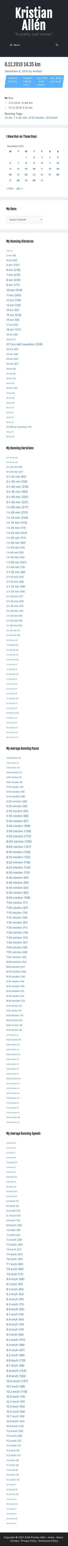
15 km (13, 315)
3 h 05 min (13, 630)
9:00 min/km (14, 1020)
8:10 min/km (16, 971)
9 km (13, 285)
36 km (10, 417)
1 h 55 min (16, 562)
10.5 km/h (15, 1406)
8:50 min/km (14, 1010)
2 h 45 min (14, 610)
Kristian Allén (34, 19)
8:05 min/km (15, 967)
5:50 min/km (18, 831)
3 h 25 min (12, 650)
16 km (12, 319)
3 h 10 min (13, 635)
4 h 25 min (11, 694)
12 (57, 163)
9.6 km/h (16, 1360)
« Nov (10, 188)
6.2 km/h (11, 1191)
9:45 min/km (12, 1064)
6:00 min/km (19, 841)
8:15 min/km (15, 976)
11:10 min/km (12, 1103)
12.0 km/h (12, 1480)
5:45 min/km (18, 826)
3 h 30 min (12, 655)
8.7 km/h (15, 1314)
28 (18, 180)
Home (51, 1537)
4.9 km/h (11, 1143)
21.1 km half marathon (24, 344)
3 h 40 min (11, 665)
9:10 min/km (14, 1030)
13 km (13, 305)
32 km (10, 398)
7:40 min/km (17, 942)
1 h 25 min (16, 533)
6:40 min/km (17, 882)
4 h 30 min (12, 698)
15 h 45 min (12, 732)
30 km (11, 388)
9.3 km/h (15, 1345)
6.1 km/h (11, 1187)
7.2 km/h (14, 1239)
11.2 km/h (14, 1440)
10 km (14, 290)
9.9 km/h (16, 1376)
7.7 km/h (14, 1264)
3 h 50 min (12, 674)
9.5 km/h (15, 1355)
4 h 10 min (11, 689)
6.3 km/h (11, 1196)
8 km (13, 280)
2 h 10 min (15, 576)
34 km (10, 408)
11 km (13, 295)
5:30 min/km (17, 811)
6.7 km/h (13, 1215)
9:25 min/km (13, 1045)
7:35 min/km (17, 937)
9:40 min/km (12, 1059)
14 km (8, 117)
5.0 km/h (11, 1148)
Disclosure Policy (48, 1540)
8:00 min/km (16, 961)
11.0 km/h (14, 1431)
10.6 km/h (15, 1411)
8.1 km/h (14, 1284)
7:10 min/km (17, 912)
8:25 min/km (15, 986)
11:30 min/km (12, 1113)
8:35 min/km (15, 996)
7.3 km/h (14, 1244)
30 (34, 180)
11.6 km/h (12, 1460)
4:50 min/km (14, 772)
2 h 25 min (15, 591)
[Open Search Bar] (57, 45)
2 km (9, 251)
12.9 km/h (11, 1514)
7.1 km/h (13, 1235)
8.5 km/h (15, 1304)
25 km (12, 363)
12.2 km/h (12, 1489)
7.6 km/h (14, 1259)
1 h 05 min (17, 512)
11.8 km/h (12, 1470)
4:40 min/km (12, 763)
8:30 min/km (15, 991)
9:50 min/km (12, 1069)
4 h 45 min (11, 708)
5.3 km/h (11, 1162)
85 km (10, 437)
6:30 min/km (18, 872)
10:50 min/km (13, 1093)
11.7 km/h (12, 1465)
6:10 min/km (18, 852)
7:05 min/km (17, 907)
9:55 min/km (12, 1074)
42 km (10, 422)
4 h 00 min (11, 684)
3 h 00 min (14, 625)
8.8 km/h (15, 1319)
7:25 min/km (16, 927)
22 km (12, 349)
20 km (11, 339)
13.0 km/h (11, 1519)
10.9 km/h (15, 1426)
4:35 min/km (13, 758)
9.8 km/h (16, 1370)
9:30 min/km (12, 1050)
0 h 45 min (17, 491)
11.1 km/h (14, 1435)
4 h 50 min (12, 713)
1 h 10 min (17, 517)
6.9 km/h (14, 1225)
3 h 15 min (12, 640)
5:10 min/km (15, 791)
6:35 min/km (17, 877)
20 (10, 174)
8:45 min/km (14, 1005)
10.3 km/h (15, 1396)
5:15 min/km (15, 796)
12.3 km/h (12, 1494)
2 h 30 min (14, 596)
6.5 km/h (12, 1206)
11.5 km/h (13, 1455)
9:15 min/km (12, 1035)
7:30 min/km (17, 932)
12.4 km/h (11, 1499)
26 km (11, 368)
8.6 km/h (51, 117)
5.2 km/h (11, 1158)
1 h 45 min (15, 552)
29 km (10, 383)
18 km (13, 329)
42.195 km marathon (19, 427)
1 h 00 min (17, 507)
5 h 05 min (11, 723)
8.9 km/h (15, 1324)
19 (57, 168)
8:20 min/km (15, 981)
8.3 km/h (15, 1294)
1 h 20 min (16, 527)
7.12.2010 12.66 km (20, 102)
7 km (13, 275)
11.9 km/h (12, 1475)
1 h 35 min (16, 542)
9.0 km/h (15, 1329)
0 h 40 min (17, 486)
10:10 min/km (12, 1084)
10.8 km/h (15, 1421)
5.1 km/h (10, 1153)
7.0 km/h (13, 1230)
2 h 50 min (14, 615)
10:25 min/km (12, 1088)
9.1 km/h (15, 1334)
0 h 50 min (17, 497)
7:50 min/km (16, 952)
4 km (11, 260)
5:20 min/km (16, 801)
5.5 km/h (11, 1167)
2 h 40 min (15, 606)
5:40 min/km (17, 821)
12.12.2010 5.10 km (20, 107)
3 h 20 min (12, 645)
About (59, 1537)
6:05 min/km (18, 846)
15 (26, 168)
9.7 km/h (15, 1365)
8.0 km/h (15, 1279)
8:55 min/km (14, 1015)
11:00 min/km (12, 1098)
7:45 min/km (17, 947)
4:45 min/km (13, 768)
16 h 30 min (12, 737)
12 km (13, 300)
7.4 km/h (14, 1249)
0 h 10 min (12, 457)
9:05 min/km (14, 1025)
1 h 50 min (15, 557)
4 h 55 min (11, 718)
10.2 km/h (16, 1391)
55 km (10, 432)
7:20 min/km (17, 922)
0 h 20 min (14, 467)
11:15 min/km (12, 1108)
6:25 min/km (18, 867)
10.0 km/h (17, 1381)
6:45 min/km (17, 887)
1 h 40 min (20, 117)
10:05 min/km (13, 1078)
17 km (12, 324)
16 (34, 168)
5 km (12, 265)
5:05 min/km (15, 787)
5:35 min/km (17, 816)
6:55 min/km (37, 117)
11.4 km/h (12, 1450)
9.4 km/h (15, 1350)
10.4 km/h (15, 1401)
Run (10, 98)
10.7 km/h (15, 1416)
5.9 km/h (11, 1177)
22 (26, 174)
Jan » (19, 188)
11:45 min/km (13, 1117)
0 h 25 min (14, 471)
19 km (12, 334)
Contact (14, 1540)
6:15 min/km (18, 857)
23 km (12, 354)
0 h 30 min (16, 476)
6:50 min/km (17, 892)
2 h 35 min (15, 601)
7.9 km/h (14, 1274)
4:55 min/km (14, 777)
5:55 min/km (18, 836)
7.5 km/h (14, 1254)
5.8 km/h (11, 1172)
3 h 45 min (11, 669)
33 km (10, 403)
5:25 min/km (17, 806)
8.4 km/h (15, 1299)
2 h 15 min (15, 581)
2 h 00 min (15, 567)
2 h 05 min (15, 572)
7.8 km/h (15, 1269)
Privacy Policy (29, 1540)
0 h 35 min (17, 481)
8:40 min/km (15, 1000)
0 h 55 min (17, 502)
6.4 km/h (12, 1201)
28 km (11, 378)
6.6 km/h (13, 1210)
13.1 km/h (11, 1523)
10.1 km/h (15, 1386)
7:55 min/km (16, 957)
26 (57, 174)
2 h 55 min (14, 620)
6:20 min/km (18, 862)
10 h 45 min (12, 728)
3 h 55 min (11, 679)
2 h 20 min (15, 586)
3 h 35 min (12, 660)
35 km (10, 413)
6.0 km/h (11, 1182)
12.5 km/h (11, 1504)
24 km (12, 359)
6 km (13, 270)
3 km (11, 255)
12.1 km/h (11, 1485)
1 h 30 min (16, 537)
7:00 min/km (17, 902)
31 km (10, 393)
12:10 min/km (12, 1122)
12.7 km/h (11, 1509)
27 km (11, 373)
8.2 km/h (15, 1289)
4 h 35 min (11, 703)
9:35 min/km (13, 1054)
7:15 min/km (16, 917)
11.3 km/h (13, 1445)
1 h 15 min (16, 522)
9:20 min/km (13, 1040)
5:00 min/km (14, 782)
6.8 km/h (13, 1220)
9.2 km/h (15, 1339)
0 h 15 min (12, 462)
